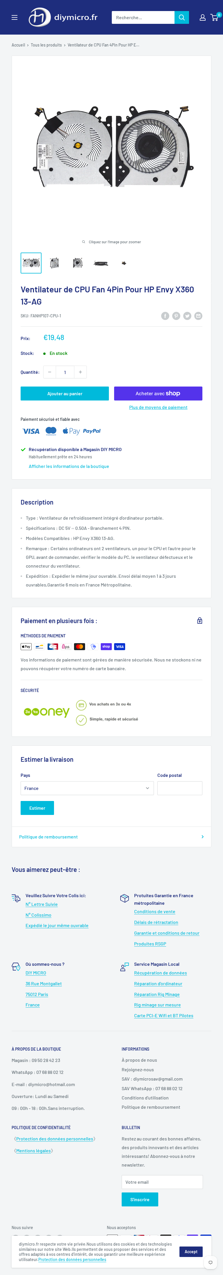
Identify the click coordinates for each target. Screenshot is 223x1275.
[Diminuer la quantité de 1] (50, 372)
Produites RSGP (150, 943)
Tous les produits (46, 44)
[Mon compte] (203, 17)
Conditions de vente (154, 911)
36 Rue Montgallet (44, 983)
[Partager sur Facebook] (165, 315)
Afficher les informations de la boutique (69, 466)
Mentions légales (33, 1150)
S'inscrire (140, 1199)
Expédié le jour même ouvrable (57, 925)
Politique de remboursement (48, 836)
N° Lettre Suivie (42, 904)
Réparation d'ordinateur (158, 983)
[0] (214, 17)
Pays (25, 775)
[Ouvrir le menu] (14, 17)
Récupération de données (160, 972)
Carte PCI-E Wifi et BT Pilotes (163, 1015)
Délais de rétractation (156, 922)
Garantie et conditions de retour (166, 933)
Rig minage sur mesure (157, 1004)
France (33, 1004)
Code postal (169, 775)
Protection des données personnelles (54, 1138)
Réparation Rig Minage (157, 994)
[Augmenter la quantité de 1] (80, 372)
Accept (191, 1251)
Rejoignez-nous (138, 1069)
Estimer (37, 808)
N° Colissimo (38, 915)
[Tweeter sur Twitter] (187, 315)
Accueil (18, 44)
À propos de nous (139, 1060)
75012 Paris (37, 994)
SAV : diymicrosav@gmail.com (152, 1078)
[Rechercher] (182, 17)
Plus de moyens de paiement (158, 407)
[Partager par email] (198, 315)
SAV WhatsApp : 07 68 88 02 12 (152, 1088)
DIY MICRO (36, 972)
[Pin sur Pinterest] (176, 315)
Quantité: (30, 372)
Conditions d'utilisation (145, 1097)
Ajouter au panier (64, 393)
